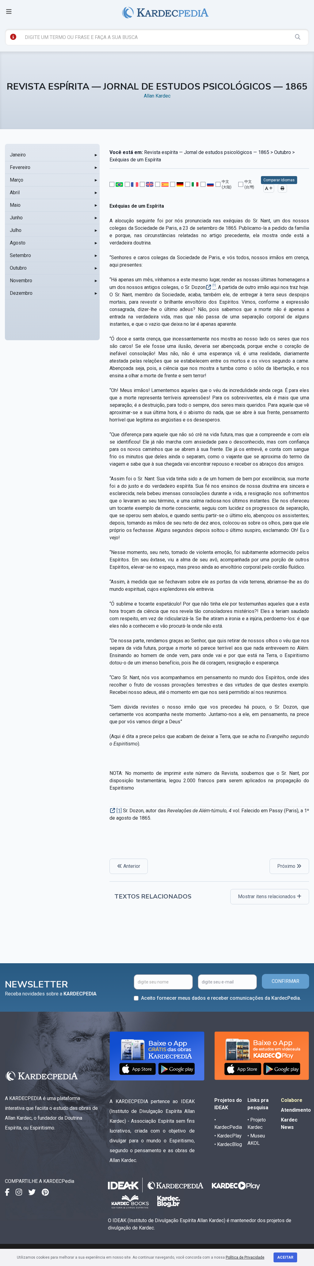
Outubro (18, 268)
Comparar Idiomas (279, 180)
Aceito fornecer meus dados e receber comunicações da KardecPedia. (221, 998)
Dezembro (21, 293)
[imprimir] (282, 188)
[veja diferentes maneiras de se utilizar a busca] (13, 37)
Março (16, 180)
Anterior (131, 866)
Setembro (20, 255)
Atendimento (296, 1110)
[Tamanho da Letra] (268, 188)
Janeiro (18, 155)
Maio (15, 205)
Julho (15, 230)
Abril (15, 192)
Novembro (21, 280)
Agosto (17, 243)
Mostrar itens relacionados (267, 896)
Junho (16, 218)
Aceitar (285, 1257)
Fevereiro (20, 167)
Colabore (291, 1100)
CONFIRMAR (285, 981)
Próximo (287, 866)
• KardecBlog (228, 1144)
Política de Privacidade (245, 1257)
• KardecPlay (228, 1136)
